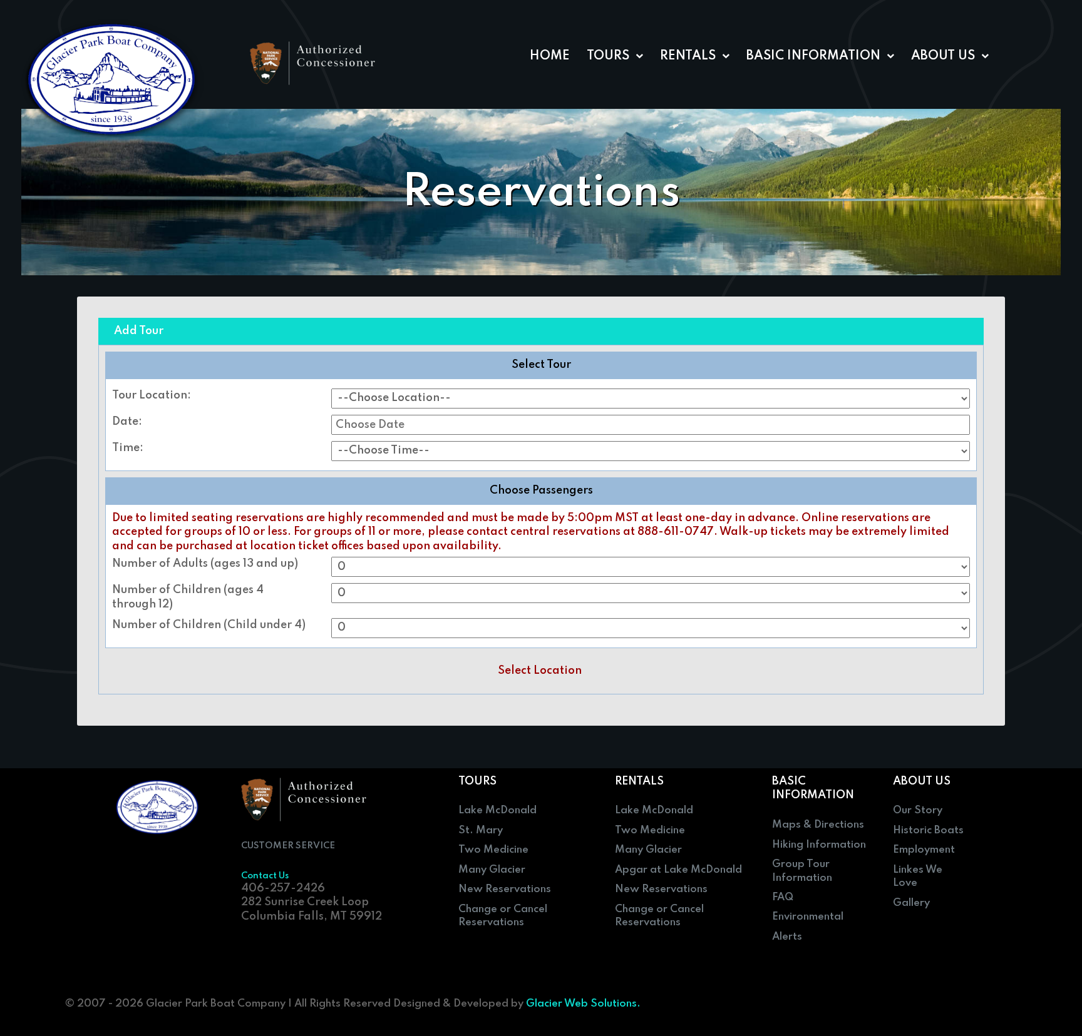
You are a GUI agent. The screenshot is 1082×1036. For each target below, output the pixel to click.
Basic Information (813, 56)
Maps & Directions (818, 825)
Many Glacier (491, 870)
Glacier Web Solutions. (583, 1003)
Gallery (911, 903)
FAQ (782, 897)
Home (550, 56)
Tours (608, 56)
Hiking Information (819, 845)
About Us (943, 56)
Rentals (688, 56)
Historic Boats (928, 830)
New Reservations (504, 889)
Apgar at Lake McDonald (678, 870)
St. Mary (480, 830)
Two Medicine (493, 850)
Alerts (787, 937)
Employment (924, 850)
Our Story (917, 810)
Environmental (807, 917)
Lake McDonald (497, 810)
